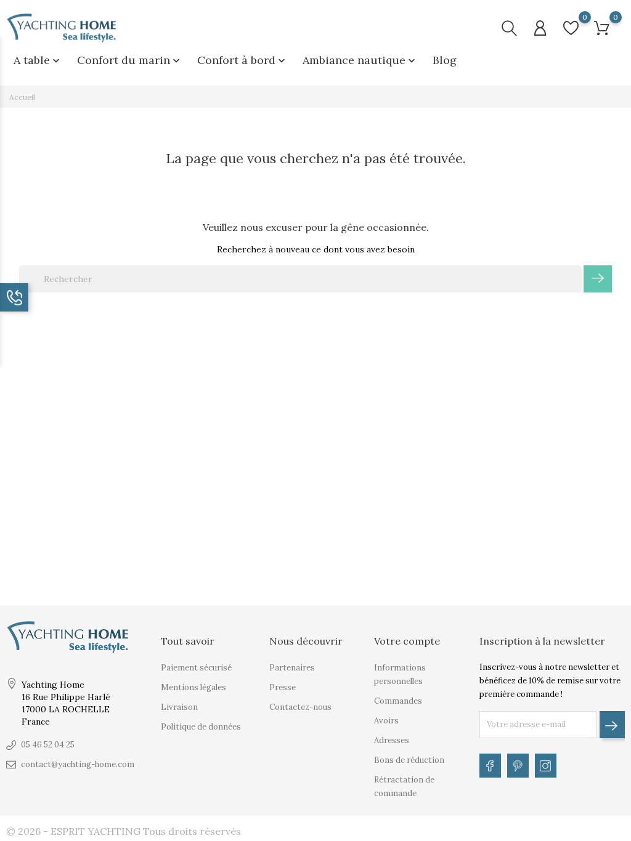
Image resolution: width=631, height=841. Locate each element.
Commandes (398, 701)
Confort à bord (242, 60)
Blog (445, 60)
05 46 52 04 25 (48, 744)
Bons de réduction (409, 760)
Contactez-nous (300, 707)
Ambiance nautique (360, 60)
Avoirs (386, 720)
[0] (571, 28)
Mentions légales (193, 687)
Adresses (391, 740)
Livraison (179, 707)
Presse (282, 687)
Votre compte (407, 641)
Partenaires (292, 667)
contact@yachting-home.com (77, 764)
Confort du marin (129, 60)
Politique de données (201, 727)
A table (38, 60)
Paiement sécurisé (196, 667)
